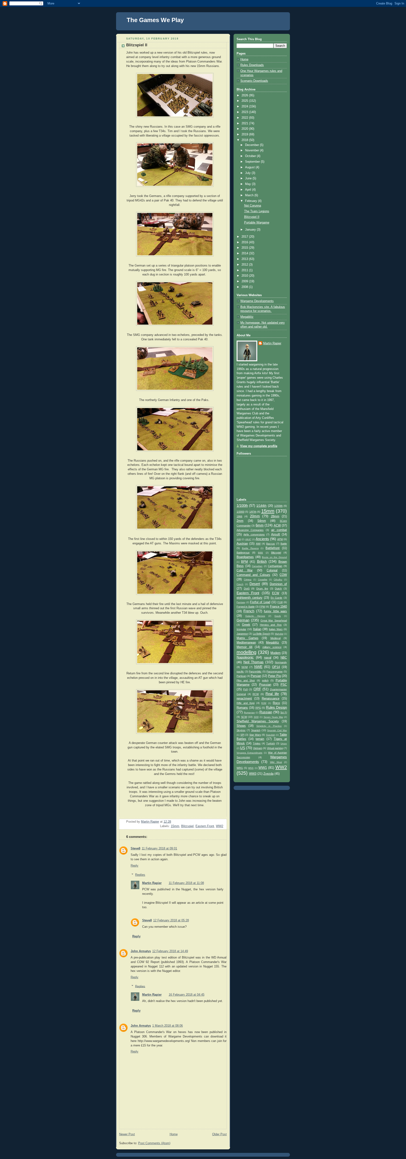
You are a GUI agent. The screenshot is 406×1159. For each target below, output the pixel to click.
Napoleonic (245, 657)
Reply (134, 865)
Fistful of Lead (260, 602)
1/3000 (240, 511)
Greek (246, 624)
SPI (242, 734)
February (251, 201)
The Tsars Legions (256, 211)
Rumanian (249, 712)
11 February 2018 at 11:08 (186, 883)
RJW (263, 703)
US (242, 748)
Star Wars (255, 734)
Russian (265, 712)
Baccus (270, 543)
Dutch (278, 588)
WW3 (252, 773)
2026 (245, 95)
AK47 (248, 539)
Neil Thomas (253, 662)
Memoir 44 (244, 647)
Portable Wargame (256, 222)
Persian (256, 676)
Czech (240, 584)
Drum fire (262, 588)
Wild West (276, 762)
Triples (257, 743)
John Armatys (141, 951)
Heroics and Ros (271, 624)
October (251, 156)
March (249, 195)
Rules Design (276, 707)
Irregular (241, 629)
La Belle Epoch (261, 633)
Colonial (272, 570)
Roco (276, 703)
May (248, 184)
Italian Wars (275, 629)
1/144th (261, 505)
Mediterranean (246, 642)
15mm (175, 826)
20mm (255, 516)
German (243, 620)
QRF (257, 689)
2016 (245, 242)
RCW (256, 694)
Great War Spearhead (274, 620)
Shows (241, 725)
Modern (275, 653)
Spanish (255, 730)
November (252, 150)
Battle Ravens (250, 548)
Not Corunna (252, 205)
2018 (245, 140)
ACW (277, 525)
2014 (245, 253)
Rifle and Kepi (245, 703)
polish (265, 680)
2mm (240, 521)
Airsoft (275, 534)
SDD (256, 717)
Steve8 (135, 848)
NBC (284, 657)
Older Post (219, 1134)
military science (271, 647)
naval (267, 657)
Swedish (270, 735)
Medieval (275, 638)
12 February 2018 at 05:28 (171, 920)
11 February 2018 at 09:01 (159, 848)
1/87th (252, 511)
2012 (245, 264)
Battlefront (272, 548)
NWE (258, 667)
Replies (140, 874)
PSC (284, 684)
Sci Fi (283, 712)
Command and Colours (253, 575)
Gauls (277, 616)
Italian (257, 629)
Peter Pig (274, 676)
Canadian (257, 566)
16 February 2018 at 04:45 (186, 994)
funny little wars (275, 611)
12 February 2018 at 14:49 (170, 951)
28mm (275, 516)
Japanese (242, 633)
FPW (262, 606)
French (248, 611)
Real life (272, 694)
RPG (258, 707)
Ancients (262, 539)
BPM (244, 561)
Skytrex (241, 730)
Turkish (270, 743)
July (248, 173)
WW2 (219, 826)
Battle (284, 543)
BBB (260, 552)
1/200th (278, 505)
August (250, 167)
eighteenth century (249, 597)
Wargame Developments (257, 301)
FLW (280, 602)
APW (280, 539)
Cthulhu (278, 579)
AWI (258, 543)
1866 (239, 516)
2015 (245, 247)
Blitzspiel (187, 826)
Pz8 (245, 689)
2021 (245, 123)
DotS (247, 588)
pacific (240, 671)
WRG (240, 767)
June (249, 178)
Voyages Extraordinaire (249, 752)
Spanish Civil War (277, 730)
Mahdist (279, 634)
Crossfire (262, 579)
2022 (245, 117)
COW (283, 575)
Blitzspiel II (251, 217)
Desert (255, 584)
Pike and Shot (246, 680)
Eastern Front (204, 826)
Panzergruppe (274, 671)
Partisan (241, 676)
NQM (245, 667)
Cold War (245, 570)
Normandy (281, 662)
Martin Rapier (152, 883)
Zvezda (268, 773)
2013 (245, 259)
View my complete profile (258, 446)
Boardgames (245, 557)
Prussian (265, 684)
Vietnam (257, 748)
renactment (244, 698)
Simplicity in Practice (269, 726)
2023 (245, 112)
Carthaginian (275, 566)
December (252, 145)
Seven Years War (273, 717)
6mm (260, 525)
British (262, 561)
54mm (262, 521)
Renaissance (270, 698)
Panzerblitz (255, 671)
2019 (245, 134)
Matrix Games (247, 638)
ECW (275, 593)
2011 (245, 270)
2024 (245, 106)
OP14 (276, 667)
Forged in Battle (246, 606)
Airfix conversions (254, 534)
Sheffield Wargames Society (258, 721)
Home (174, 1134)
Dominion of (278, 584)
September (253, 161)
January (251, 229)
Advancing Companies (250, 530)
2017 (245, 236)
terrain (260, 739)
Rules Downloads (252, 65)
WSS (251, 768)
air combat (279, 530)
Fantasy (241, 602)
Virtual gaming (275, 748)
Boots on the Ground (274, 557)
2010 (245, 275)
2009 (245, 281)
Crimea (247, 579)
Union (284, 743)
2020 (245, 128)
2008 (245, 287)
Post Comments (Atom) (154, 1143)
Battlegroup (243, 552)
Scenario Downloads (254, 81)
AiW (239, 539)
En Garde (276, 597)
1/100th (242, 505)
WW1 (262, 768)
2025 (245, 100)
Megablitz (247, 316)
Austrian (242, 543)
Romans (242, 707)
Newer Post (127, 1134)
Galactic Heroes (255, 616)
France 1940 (278, 606)
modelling (246, 652)
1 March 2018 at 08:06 (167, 1025)
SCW (244, 716)
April (248, 189)
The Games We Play (155, 20)
